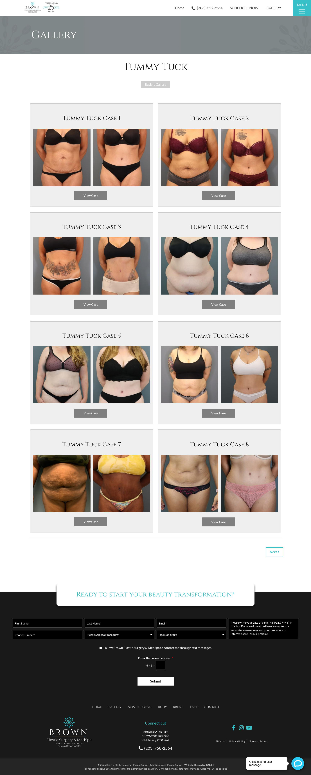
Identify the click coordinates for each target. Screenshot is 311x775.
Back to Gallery (155, 84)
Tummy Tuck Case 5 (91, 336)
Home (179, 8)
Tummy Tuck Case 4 (219, 227)
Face (194, 707)
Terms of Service (259, 741)
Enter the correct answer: (155, 658)
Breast (178, 707)
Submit (155, 681)
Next (274, 552)
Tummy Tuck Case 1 (91, 118)
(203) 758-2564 (210, 8)
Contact (211, 707)
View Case (91, 196)
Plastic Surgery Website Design (184, 764)
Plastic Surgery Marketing (147, 764)
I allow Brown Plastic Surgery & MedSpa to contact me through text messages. (157, 648)
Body (162, 707)
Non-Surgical (140, 707)
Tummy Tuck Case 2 (219, 118)
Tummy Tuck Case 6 (219, 336)
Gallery (115, 707)
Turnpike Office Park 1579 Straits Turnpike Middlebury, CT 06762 (155, 736)
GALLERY (273, 8)
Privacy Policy (237, 741)
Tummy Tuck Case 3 (91, 227)
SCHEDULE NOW (244, 8)
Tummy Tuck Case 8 (219, 444)
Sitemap (220, 741)
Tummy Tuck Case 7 (91, 444)
